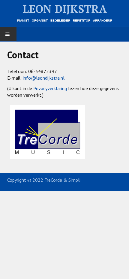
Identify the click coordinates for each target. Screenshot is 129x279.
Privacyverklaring (50, 88)
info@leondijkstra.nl (43, 78)
